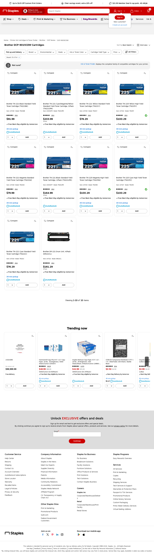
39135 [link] (49, 366)
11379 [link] (82, 366)
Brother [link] (42, 40)
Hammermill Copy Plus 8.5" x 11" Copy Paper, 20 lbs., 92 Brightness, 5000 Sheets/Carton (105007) (52, 362)
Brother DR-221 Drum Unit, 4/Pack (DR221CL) (57, 252)
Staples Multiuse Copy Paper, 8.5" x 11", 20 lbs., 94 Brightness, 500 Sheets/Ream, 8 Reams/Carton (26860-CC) (85, 362)
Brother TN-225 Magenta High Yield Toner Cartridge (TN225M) (94, 179)
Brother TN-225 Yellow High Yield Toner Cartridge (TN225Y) (129, 105)
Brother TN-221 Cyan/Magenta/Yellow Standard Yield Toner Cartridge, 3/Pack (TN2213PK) (58, 106)
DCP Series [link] (51, 40)
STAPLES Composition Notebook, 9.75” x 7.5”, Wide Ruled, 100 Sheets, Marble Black (119, 362)
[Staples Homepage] (11, 11)
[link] (25, 3)
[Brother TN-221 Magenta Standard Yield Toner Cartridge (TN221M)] (22, 162)
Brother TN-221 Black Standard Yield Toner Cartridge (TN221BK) (21, 105)
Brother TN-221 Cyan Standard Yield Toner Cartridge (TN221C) (20, 252)
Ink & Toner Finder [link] (88, 64)
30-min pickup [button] (12, 129)
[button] (107, 11)
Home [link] (6, 40)
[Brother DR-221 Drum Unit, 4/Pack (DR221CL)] (58, 236)
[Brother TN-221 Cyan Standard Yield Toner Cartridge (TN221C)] (22, 236)
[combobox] (79, 11)
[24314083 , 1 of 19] (19, 348)
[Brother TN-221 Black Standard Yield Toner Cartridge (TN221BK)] (22, 88)
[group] (20, 361)
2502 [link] (16, 115)
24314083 (9, 360)
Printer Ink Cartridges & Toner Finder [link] (24, 40)
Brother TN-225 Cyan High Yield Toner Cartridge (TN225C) (131, 179)
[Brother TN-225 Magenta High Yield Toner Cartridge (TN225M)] (95, 162)
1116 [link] (148, 366)
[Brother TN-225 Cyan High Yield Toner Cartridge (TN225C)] (131, 162)
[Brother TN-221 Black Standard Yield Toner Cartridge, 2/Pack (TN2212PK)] (58, 162)
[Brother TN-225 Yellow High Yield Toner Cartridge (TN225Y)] (131, 88)
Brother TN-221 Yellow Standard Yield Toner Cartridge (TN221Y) (95, 105)
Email (56, 432)
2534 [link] (115, 366)
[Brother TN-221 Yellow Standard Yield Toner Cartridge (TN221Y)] (95, 88)
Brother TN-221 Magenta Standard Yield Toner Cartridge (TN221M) (20, 179)
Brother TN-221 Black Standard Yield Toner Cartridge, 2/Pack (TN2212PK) (57, 179)
